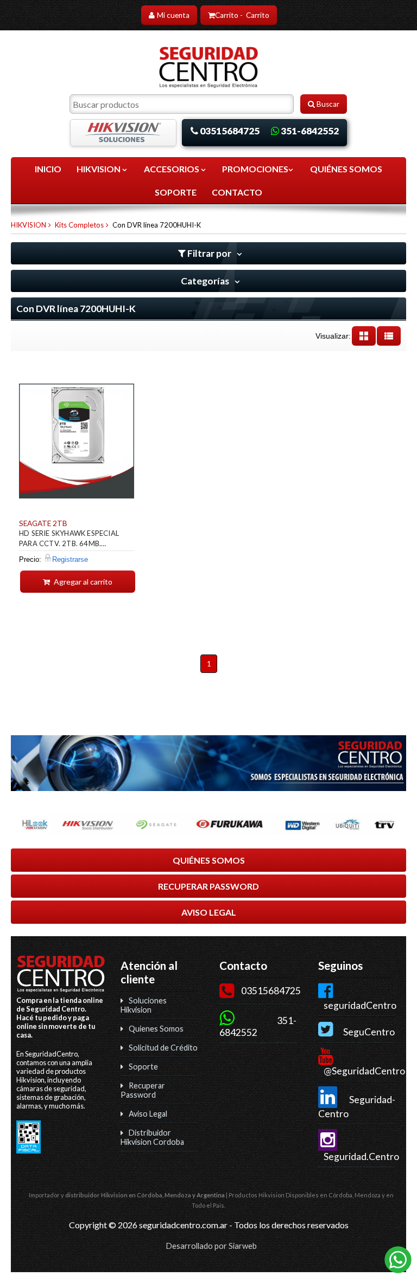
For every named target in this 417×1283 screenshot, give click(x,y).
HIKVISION (99, 169)
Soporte (143, 1066)
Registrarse (70, 559)
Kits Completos (79, 225)
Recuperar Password (143, 1090)
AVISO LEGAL (208, 912)
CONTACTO (237, 192)
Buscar (327, 104)
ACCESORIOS (172, 169)
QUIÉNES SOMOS (346, 169)
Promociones (255, 169)
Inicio (48, 169)
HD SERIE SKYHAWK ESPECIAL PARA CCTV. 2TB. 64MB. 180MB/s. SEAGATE (69, 540)
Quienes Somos (156, 1028)
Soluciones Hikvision (144, 1005)
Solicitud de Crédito (163, 1047)
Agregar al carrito (82, 581)
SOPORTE (176, 192)
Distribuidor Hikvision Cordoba (152, 1137)
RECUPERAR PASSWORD (208, 886)
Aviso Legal (148, 1113)
